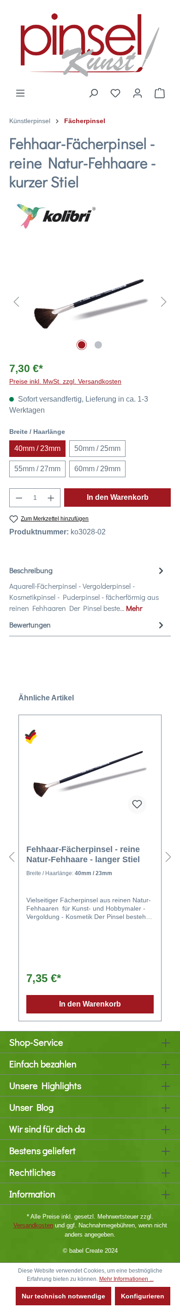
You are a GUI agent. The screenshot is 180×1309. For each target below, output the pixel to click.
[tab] (87, 589)
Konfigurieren (142, 1296)
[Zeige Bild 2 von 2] (98, 345)
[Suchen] (93, 93)
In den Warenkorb (118, 497)
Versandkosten (33, 1225)
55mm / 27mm (37, 469)
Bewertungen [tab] (30, 624)
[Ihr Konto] (137, 93)
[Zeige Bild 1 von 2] (81, 345)
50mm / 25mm (97, 448)
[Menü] (20, 93)
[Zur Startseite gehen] (90, 44)
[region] (90, 301)
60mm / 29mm (97, 469)
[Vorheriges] (16, 301)
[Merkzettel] (115, 93)
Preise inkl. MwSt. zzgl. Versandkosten (65, 381)
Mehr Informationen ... (126, 1279)
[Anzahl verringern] (19, 497)
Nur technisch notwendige (63, 1296)
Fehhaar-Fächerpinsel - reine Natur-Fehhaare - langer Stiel (83, 854)
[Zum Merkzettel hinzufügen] (137, 804)
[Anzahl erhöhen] (51, 497)
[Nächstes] (164, 301)
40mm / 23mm (37, 448)
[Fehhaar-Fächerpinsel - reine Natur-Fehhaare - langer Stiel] (90, 775)
